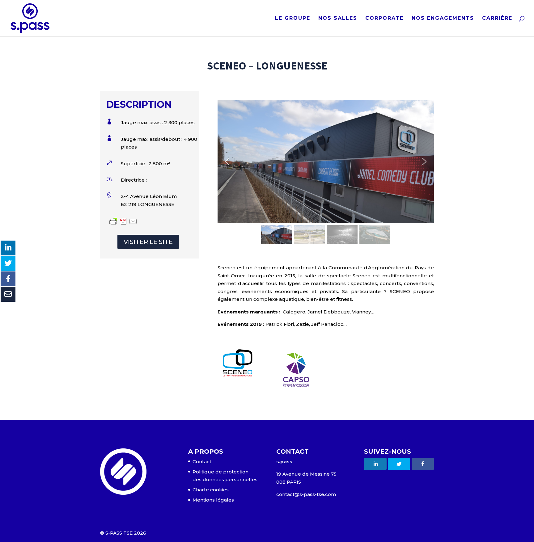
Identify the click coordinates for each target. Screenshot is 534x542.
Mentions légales (213, 500)
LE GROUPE (292, 18)
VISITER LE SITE (148, 242)
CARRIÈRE (497, 18)
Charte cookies (211, 490)
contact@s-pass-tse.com (306, 494)
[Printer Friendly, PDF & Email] (123, 222)
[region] (326, 173)
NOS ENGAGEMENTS (443, 18)
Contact (202, 461)
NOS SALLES (337, 18)
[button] (227, 161)
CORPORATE (384, 18)
